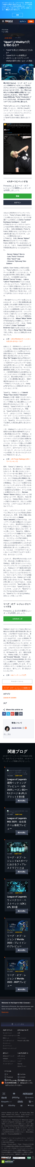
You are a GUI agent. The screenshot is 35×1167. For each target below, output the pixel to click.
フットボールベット (8, 1040)
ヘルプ (19, 1061)
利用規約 (5, 1058)
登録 (30, 21)
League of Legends (9, 697)
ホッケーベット (7, 1045)
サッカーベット (7, 1033)
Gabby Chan (18, 775)
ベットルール (21, 1058)
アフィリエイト (22, 1038)
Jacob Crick (8, 38)
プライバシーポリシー (9, 1061)
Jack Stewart (19, 971)
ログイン (23, 21)
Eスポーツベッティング (9, 1048)
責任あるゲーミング (8, 1056)
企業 (19, 1033)
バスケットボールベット (10, 1035)
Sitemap (20, 1063)
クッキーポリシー (8, 1063)
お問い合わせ (21, 1056)
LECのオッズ (17, 619)
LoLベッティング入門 (18, 675)
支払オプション (22, 1066)
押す (19, 1035)
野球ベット (6, 1038)
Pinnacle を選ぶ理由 (23, 1040)
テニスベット (6, 1043)
